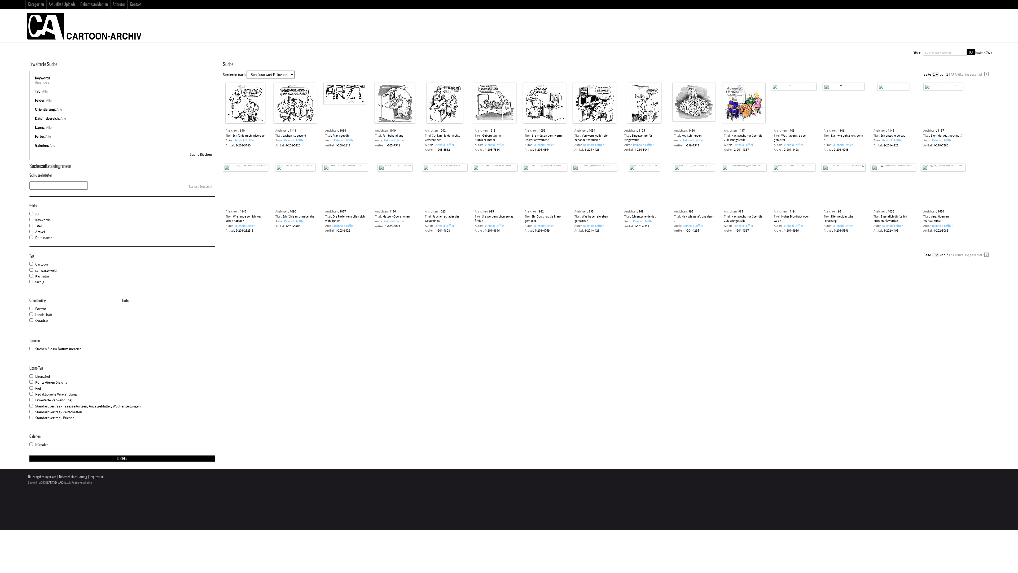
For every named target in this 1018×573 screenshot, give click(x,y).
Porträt (40, 309)
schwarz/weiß (46, 270)
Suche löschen (201, 155)
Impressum (97, 477)
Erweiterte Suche (984, 52)
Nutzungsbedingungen (42, 477)
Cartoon (41, 264)
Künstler (41, 445)
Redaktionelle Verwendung (56, 394)
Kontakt (136, 4)
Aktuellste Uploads (62, 4)
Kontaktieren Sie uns (51, 382)
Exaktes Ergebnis (200, 186)
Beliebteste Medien (94, 4)
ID (37, 214)
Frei (38, 388)
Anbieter (119, 4)
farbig (39, 282)
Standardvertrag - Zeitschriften (58, 412)
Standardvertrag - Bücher (54, 418)
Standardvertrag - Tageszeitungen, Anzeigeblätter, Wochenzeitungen (88, 406)
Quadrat (41, 321)
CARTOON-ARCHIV (56, 482)
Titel (38, 226)
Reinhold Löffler (244, 140)
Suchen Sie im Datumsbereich (58, 349)
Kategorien (36, 4)
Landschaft (43, 315)
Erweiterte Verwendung (53, 400)
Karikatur (42, 276)
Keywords (43, 220)
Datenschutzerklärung (73, 477)
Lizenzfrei (42, 377)
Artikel (40, 232)
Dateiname (43, 238)
